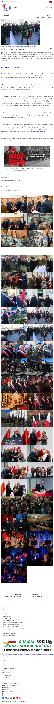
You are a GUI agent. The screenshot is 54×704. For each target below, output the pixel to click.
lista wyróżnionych (40, 131)
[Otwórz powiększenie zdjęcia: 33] (14, 539)
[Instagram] (11, 698)
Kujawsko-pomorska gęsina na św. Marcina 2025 (14, 622)
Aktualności (49, 15)
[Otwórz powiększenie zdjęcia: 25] (14, 470)
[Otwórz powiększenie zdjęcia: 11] (14, 349)
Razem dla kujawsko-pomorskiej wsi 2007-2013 (14, 629)
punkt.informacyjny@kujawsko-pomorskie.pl (13, 691)
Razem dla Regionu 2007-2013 (10, 626)
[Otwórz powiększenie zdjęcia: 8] (40, 315)
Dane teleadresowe (8, 609)
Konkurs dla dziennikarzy (9, 635)
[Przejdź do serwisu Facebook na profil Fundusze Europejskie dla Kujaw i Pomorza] (5, 698)
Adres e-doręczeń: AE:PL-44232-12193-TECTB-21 (14, 695)
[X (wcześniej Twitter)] (14, 698)
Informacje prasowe (8, 612)
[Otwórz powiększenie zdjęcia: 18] (40, 401)
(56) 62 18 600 (6, 687)
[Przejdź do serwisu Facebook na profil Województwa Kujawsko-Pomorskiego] (3, 698)
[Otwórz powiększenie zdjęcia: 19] (14, 418)
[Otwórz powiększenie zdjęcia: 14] (40, 367)
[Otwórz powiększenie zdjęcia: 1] (14, 204)
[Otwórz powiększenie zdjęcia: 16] (40, 384)
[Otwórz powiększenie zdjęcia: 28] (40, 487)
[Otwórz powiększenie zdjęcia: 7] (14, 315)
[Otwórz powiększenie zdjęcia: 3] (14, 221)
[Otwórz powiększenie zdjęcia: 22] (40, 436)
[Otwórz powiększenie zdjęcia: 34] (40, 539)
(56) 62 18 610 (6, 689)
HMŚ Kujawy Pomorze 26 (9, 614)
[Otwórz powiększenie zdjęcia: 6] (40, 238)
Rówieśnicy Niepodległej (9, 633)
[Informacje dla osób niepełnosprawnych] (48, 7)
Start (51, 14)
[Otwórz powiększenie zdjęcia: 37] (14, 574)
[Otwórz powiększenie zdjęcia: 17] (14, 401)
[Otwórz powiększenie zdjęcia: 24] (40, 453)
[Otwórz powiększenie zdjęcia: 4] (40, 221)
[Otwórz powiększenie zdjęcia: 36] (40, 556)
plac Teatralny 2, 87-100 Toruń (10, 685)
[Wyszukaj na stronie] (13, 7)
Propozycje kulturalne (8, 620)
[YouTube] (17, 698)
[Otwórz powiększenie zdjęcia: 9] (14, 332)
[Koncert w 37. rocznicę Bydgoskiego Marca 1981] (27, 158)
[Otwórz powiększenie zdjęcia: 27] (14, 487)
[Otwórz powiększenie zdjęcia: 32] (40, 522)
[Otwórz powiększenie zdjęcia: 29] (14, 505)
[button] (27, 645)
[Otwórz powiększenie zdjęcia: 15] (14, 384)
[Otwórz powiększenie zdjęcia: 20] (40, 418)
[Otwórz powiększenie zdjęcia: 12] (40, 349)
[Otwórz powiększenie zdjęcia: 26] (40, 470)
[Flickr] (22, 698)
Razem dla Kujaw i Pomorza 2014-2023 (12, 624)
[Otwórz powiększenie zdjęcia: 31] (14, 522)
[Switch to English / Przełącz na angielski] (50, 1)
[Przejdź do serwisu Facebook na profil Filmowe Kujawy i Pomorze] (8, 698)
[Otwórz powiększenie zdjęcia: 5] (14, 238)
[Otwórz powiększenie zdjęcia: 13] (14, 367)
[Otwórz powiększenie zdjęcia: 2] (40, 204)
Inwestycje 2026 (7, 616)
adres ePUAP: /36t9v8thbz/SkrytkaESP (12, 693)
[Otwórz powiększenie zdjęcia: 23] (14, 453)
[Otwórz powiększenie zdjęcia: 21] (14, 436)
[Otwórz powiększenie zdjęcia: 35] (14, 556)
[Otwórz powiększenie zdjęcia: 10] (40, 332)
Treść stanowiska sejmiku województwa (10, 67)
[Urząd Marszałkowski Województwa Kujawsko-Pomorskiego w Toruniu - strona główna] (6, 8)
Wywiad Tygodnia (7, 618)
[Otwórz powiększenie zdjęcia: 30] (40, 505)
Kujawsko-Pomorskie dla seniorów (11, 631)
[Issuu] (20, 698)
